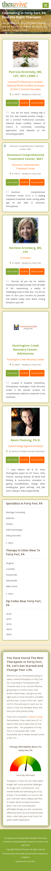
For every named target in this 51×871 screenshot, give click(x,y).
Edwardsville (11, 580)
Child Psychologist (14, 529)
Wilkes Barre (11, 586)
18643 (9, 634)
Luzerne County (35, 716)
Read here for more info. (25, 861)
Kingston (10, 563)
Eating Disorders (13, 535)
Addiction (10, 518)
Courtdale (10, 569)
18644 (9, 629)
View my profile (37, 103)
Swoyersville (11, 574)
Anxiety (9, 524)
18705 (9, 614)
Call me (25, 103)
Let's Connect (12, 103)
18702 (9, 624)
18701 (9, 619)
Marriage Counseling (15, 512)
